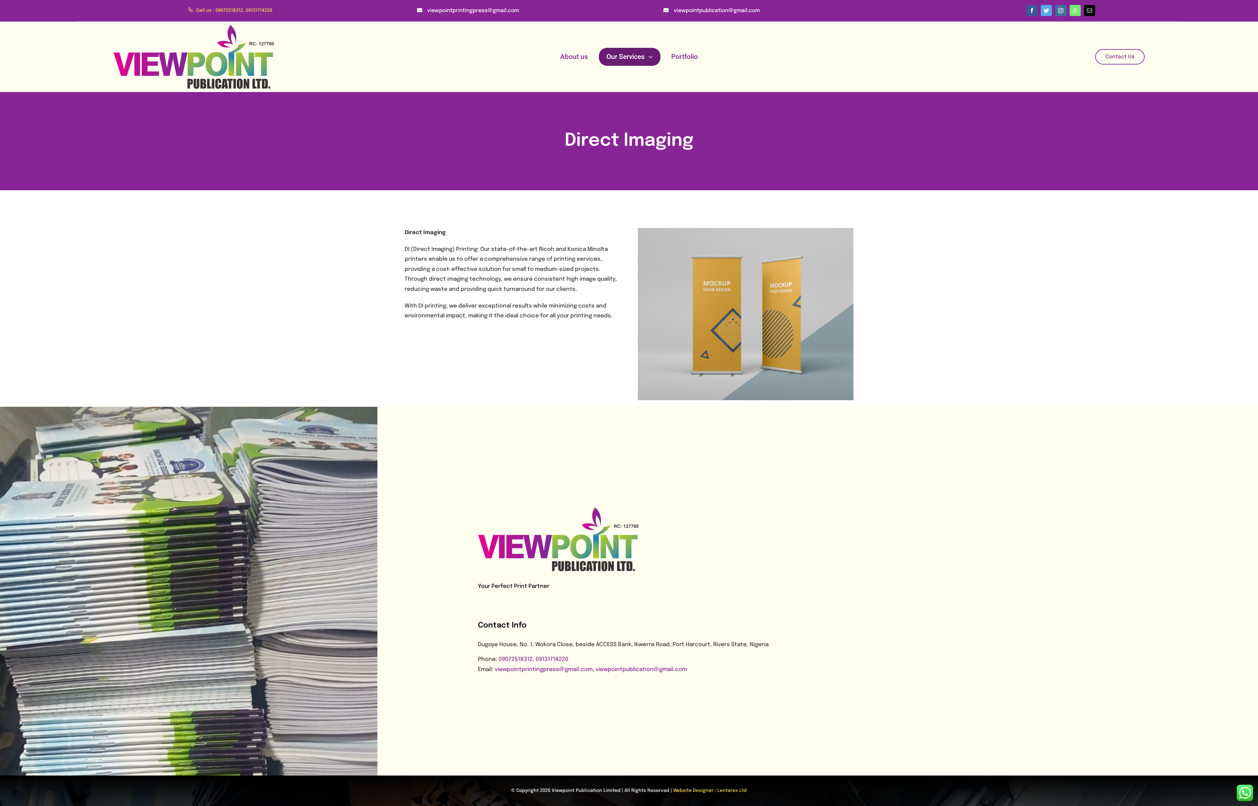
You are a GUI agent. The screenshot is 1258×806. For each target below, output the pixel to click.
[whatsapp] (1075, 10)
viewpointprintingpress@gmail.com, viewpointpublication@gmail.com (591, 669)
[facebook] (1032, 10)
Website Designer (693, 790)
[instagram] (1060, 10)
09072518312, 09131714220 (533, 659)
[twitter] (1046, 10)
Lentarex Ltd (732, 790)
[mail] (1089, 10)
